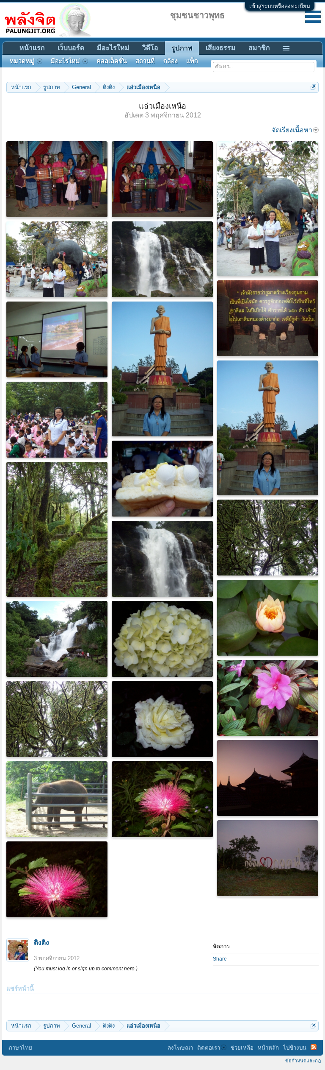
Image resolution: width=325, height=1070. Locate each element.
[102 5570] (162, 799)
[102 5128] (267, 318)
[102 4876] (56, 179)
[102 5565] (267, 858)
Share (220, 959)
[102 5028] (162, 369)
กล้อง (170, 61)
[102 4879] (56, 259)
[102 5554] (162, 719)
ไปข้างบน (294, 1048)
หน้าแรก (32, 47)
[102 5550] (267, 778)
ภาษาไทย (20, 1048)
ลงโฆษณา (180, 1048)
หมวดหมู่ (22, 61)
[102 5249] (162, 259)
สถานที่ (145, 61)
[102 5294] (56, 529)
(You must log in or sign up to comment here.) (86, 969)
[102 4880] (267, 208)
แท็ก (192, 61)
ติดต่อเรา (208, 1048)
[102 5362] (162, 639)
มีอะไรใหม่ (113, 47)
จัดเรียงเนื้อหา (292, 130)
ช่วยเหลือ (242, 1048)
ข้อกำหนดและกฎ (303, 1060)
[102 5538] (56, 799)
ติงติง (41, 942)
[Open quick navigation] (313, 87)
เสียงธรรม (221, 47)
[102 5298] (267, 538)
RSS (314, 1047)
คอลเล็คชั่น (111, 61)
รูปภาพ (182, 48)
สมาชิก (259, 47)
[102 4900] (162, 479)
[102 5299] (56, 719)
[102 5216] (162, 559)
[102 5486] (56, 639)
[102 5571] (56, 879)
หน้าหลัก (268, 1048)
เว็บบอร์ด (71, 47)
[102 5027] (267, 427)
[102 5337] (267, 698)
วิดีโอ (150, 47)
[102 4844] (56, 339)
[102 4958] (56, 420)
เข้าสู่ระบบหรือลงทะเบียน (279, 6)
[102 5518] (267, 618)
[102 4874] (162, 179)
